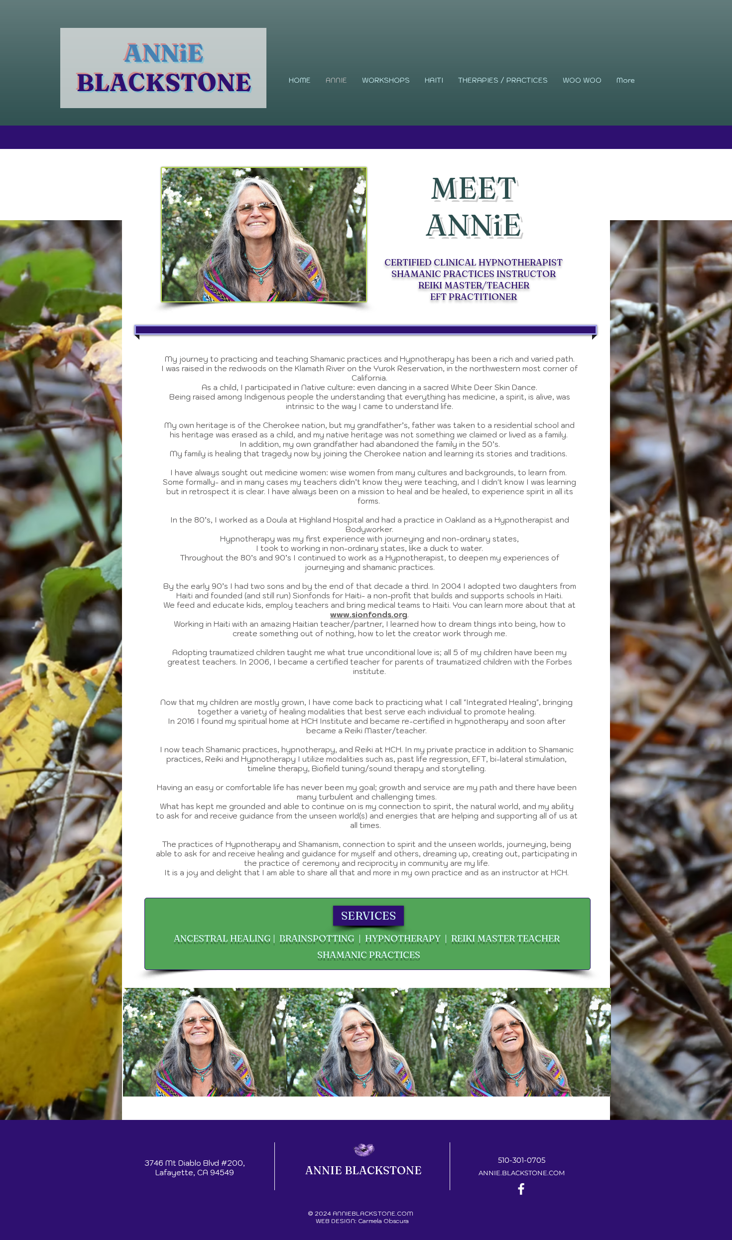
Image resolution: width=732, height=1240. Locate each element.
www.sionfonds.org (368, 614)
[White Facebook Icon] (521, 1189)
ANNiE (163, 53)
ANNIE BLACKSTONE (363, 1170)
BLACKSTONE (163, 82)
